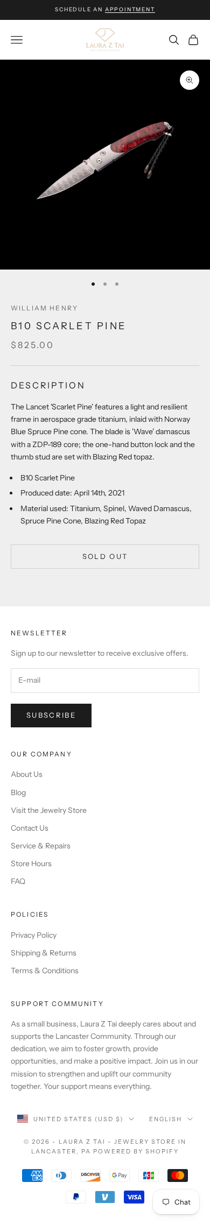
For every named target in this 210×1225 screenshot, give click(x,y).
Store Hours (31, 863)
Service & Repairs (41, 846)
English (165, 1119)
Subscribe (51, 715)
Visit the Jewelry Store (49, 810)
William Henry (44, 308)
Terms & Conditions (45, 970)
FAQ (18, 881)
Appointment (130, 9)
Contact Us (29, 828)
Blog (18, 792)
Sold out (105, 556)
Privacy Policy (34, 935)
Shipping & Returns (43, 953)
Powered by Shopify (136, 1151)
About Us (27, 774)
